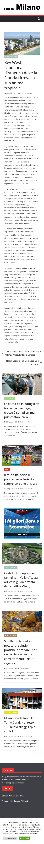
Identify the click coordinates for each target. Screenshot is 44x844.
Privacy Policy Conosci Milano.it (15, 801)
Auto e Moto (9, 398)
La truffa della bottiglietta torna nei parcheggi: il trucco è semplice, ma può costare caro (22, 410)
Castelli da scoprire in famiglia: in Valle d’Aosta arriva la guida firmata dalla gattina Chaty (21, 579)
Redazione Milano (25, 93)
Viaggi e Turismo (11, 57)
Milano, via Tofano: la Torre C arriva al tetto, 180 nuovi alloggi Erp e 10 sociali (21, 724)
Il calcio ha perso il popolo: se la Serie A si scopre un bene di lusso (20, 479)
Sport (7, 469)
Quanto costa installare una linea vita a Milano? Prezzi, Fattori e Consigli (23, 353)
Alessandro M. (25, 668)
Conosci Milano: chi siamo (13, 796)
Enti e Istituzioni (11, 713)
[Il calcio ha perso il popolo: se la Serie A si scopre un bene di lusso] (22, 455)
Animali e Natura (10, 636)
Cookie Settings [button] (10, 838)
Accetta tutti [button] (24, 838)
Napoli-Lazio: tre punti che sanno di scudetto (22, 363)
